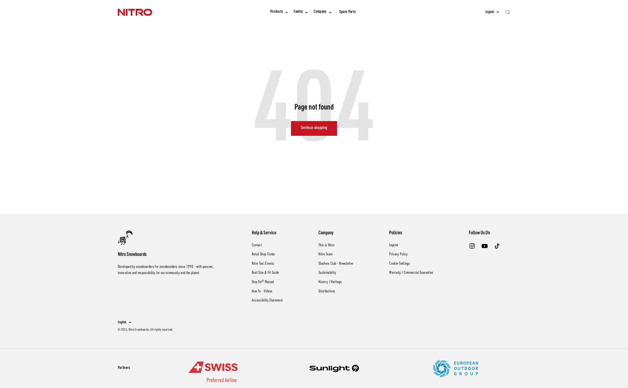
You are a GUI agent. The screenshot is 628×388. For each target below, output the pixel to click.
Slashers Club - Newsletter (335, 264)
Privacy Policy (398, 255)
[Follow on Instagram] (472, 246)
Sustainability (327, 273)
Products (276, 12)
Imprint (393, 246)
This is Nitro (326, 246)
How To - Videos (262, 292)
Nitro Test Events (263, 264)
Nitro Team (325, 255)
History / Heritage (330, 282)
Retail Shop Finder (263, 255)
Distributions (326, 292)
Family (298, 12)
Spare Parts (347, 12)
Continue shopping (314, 128)
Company (320, 12)
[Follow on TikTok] (497, 246)
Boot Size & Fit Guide (265, 273)
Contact (257, 246)
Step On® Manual (263, 282)
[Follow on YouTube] (484, 246)
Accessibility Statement (267, 301)
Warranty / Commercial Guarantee (411, 273)
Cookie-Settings (399, 264)
